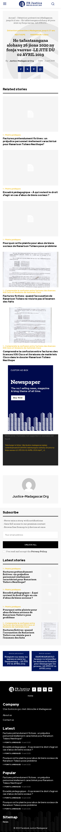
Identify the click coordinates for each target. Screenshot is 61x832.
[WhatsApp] (40, 69)
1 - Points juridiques (12, 135)
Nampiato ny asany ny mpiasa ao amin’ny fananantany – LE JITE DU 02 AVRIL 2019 (16, 660)
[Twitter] (27, 69)
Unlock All (31, 545)
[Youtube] (50, 689)
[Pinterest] (34, 69)
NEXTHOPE (20, 34)
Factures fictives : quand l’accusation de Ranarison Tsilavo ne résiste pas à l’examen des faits (29, 298)
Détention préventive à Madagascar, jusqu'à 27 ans (31, 30)
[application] (30, 449)
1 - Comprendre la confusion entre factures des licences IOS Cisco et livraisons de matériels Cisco (29, 291)
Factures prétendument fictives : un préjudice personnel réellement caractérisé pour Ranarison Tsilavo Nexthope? (29, 141)
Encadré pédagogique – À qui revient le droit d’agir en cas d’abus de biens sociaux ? (30, 194)
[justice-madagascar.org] (30, 485)
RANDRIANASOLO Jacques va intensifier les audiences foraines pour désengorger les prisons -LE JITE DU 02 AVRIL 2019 (44, 663)
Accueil (12, 18)
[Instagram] (39, 689)
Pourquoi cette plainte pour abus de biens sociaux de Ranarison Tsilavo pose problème (30, 244)
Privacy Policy (39, 551)
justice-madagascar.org (22, 61)
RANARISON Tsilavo (39, 34)
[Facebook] (21, 69)
